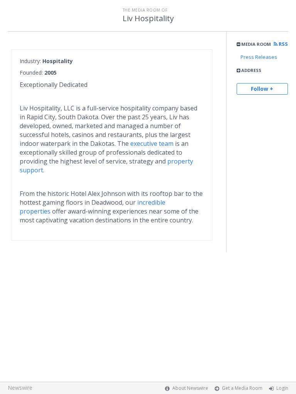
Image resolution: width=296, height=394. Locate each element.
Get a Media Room (242, 388)
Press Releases (258, 56)
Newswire (20, 387)
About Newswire (190, 388)
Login (282, 388)
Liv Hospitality (148, 18)
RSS (283, 44)
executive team (151, 143)
